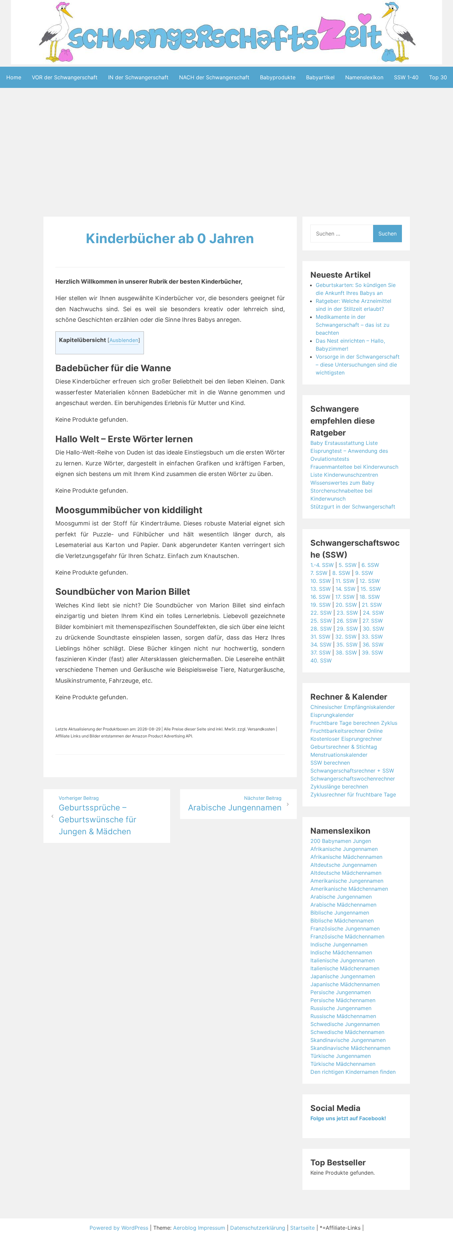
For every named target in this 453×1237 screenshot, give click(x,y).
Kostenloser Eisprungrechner (346, 738)
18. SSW (369, 596)
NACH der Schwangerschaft (214, 77)
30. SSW (373, 628)
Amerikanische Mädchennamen (349, 888)
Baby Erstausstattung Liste (344, 443)
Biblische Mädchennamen (342, 920)
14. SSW (346, 588)
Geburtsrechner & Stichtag (343, 746)
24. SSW (373, 612)
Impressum (211, 1227)
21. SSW (372, 604)
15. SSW (370, 588)
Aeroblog (184, 1227)
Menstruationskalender (338, 754)
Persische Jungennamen (340, 992)
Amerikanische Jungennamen (346, 880)
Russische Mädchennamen (343, 1016)
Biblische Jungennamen (339, 912)
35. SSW (346, 644)
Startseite (302, 1227)
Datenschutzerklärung (257, 1227)
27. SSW (372, 620)
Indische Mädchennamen (341, 952)
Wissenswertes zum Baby (342, 482)
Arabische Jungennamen (341, 896)
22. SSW (321, 612)
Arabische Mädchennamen (343, 904)
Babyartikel (320, 77)
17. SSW (345, 596)
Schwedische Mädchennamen (347, 1032)
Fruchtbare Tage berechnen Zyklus (353, 723)
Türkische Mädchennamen (342, 1064)
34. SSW (320, 644)
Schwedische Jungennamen (345, 1024)
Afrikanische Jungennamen (344, 849)
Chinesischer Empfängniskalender (352, 707)
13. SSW (320, 588)
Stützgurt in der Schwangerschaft (352, 506)
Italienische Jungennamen (342, 960)
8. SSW (341, 573)
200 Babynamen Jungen (340, 841)
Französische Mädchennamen (347, 936)
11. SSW (345, 581)
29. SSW (347, 628)
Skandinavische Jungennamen (348, 1040)
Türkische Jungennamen (340, 1056)
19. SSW (320, 604)
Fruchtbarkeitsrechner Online (346, 730)
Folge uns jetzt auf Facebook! (348, 1118)
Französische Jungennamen (345, 928)
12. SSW (369, 581)
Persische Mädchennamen (342, 1000)
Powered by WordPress (120, 1227)
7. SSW (318, 573)
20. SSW (346, 604)
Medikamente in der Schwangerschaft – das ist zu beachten (352, 324)
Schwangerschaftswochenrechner (352, 778)
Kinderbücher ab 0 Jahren (170, 238)
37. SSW (320, 652)
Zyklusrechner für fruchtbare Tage (353, 794)
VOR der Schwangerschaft (64, 77)
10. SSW (320, 581)
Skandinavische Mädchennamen (350, 1048)
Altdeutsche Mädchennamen (345, 872)
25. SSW (321, 620)
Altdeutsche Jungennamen (343, 864)
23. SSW (347, 612)
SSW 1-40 (406, 77)
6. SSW (370, 565)
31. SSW (320, 636)
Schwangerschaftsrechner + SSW (352, 770)
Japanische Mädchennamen (345, 984)
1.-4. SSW (322, 565)
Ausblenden (123, 340)
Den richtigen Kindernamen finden (353, 1071)
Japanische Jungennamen (342, 976)
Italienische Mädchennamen (344, 968)
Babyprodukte (277, 77)
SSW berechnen (330, 762)
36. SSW (372, 644)
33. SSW (372, 636)
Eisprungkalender (332, 715)
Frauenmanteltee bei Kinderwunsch (354, 466)
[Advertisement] (226, 153)
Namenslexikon (364, 77)
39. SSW (372, 652)
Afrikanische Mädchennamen (346, 857)
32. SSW (345, 636)
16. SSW (320, 596)
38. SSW (346, 652)
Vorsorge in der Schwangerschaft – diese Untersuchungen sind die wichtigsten (358, 364)
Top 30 (438, 77)
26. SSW (347, 620)
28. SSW (321, 628)
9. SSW (364, 573)
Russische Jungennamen (340, 1008)
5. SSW (347, 565)
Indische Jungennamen (338, 944)
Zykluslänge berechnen (339, 786)
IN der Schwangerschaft (138, 77)
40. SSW (321, 660)
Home (13, 77)
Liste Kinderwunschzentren (344, 474)
